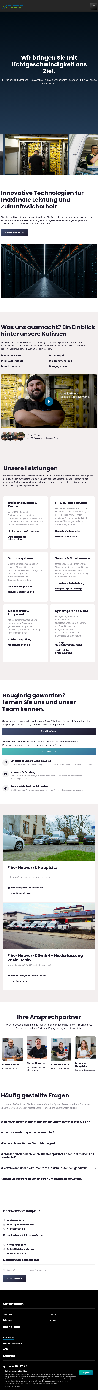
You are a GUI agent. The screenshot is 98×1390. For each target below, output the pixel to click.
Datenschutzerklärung (12, 1387)
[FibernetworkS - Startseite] (12, 6)
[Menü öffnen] (93, 6)
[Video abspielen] (49, 401)
